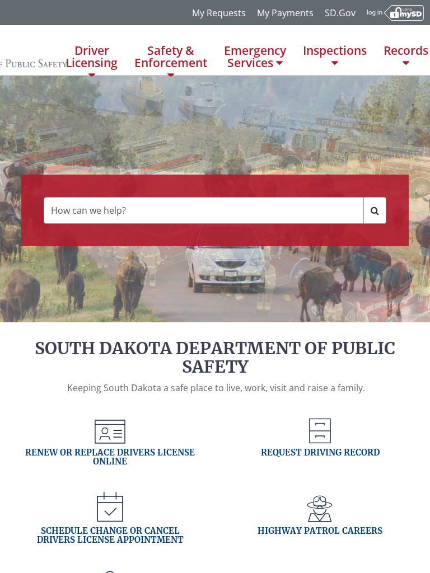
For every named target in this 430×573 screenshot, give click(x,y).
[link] (110, 452)
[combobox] (203, 210)
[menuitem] (91, 50)
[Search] (374, 210)
